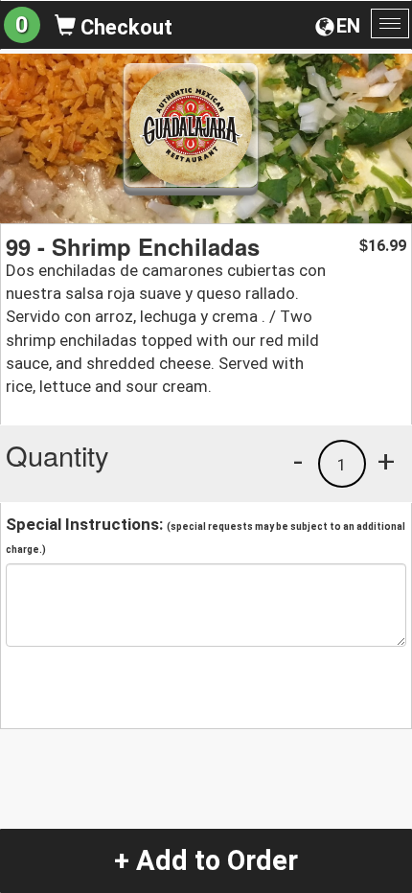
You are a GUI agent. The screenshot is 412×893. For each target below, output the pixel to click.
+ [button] (386, 461)
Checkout (124, 27)
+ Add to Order (206, 860)
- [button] (298, 461)
